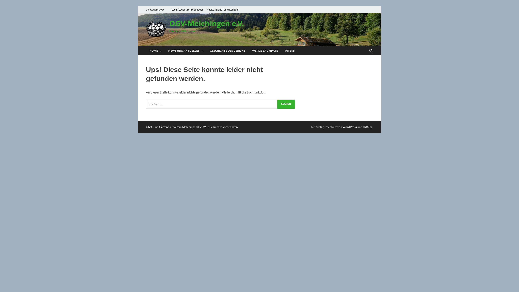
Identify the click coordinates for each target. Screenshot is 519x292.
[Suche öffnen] (371, 50)
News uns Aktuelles (183, 50)
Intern (290, 50)
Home (153, 50)
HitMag (367, 127)
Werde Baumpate (265, 50)
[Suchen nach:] (220, 104)
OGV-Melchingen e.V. (206, 23)
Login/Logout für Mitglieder (187, 9)
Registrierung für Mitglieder (223, 9)
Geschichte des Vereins (227, 50)
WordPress (350, 127)
